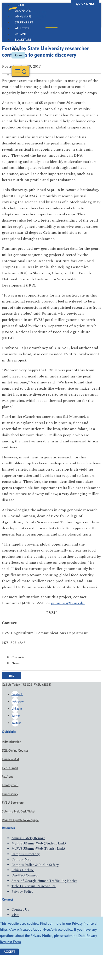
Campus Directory (25, 854)
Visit (15, 915)
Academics (23, 10)
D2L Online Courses (15, 750)
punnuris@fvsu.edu (68, 603)
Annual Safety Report (28, 838)
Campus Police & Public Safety (35, 864)
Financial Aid (10, 759)
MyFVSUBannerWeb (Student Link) (38, 843)
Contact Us (20, 909)
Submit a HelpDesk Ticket (18, 811)
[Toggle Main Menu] (20, 71)
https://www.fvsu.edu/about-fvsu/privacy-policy (36, 929)
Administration (11, 742)
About (19, 5)
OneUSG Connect (25, 875)
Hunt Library (10, 794)
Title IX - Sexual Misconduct (33, 886)
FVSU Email (10, 768)
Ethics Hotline (22, 870)
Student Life (24, 22)
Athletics (22, 28)
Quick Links (85, 3)
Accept (9, 951)
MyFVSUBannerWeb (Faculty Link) (38, 848)
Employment (10, 785)
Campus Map (21, 859)
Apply (15, 49)
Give (18, 55)
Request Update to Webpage (20, 820)
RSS (11, 675)
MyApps (7, 777)
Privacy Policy (22, 891)
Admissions (23, 16)
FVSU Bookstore (12, 803)
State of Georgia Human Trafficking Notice (44, 880)
